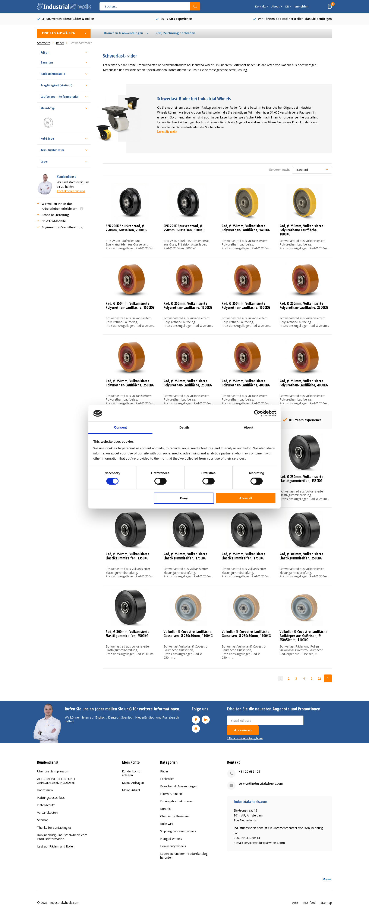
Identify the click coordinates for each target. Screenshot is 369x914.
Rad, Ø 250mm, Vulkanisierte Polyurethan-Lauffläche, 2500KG (304, 305)
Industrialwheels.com (64, 903)
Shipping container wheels (178, 831)
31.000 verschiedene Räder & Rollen (68, 19)
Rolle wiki (166, 824)
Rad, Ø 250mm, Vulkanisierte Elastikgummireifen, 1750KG (185, 556)
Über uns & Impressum (53, 771)
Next (328, 678)
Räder (164, 771)
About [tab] (248, 427)
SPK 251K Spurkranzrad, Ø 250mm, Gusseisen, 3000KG (184, 227)
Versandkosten (47, 812)
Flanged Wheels (171, 839)
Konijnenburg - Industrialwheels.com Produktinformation (62, 837)
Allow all (245, 498)
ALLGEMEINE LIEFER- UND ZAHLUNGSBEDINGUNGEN (56, 781)
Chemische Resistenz (174, 816)
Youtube (196, 729)
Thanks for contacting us (54, 827)
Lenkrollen (167, 779)
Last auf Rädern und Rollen (56, 846)
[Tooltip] (81, 209)
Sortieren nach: (279, 169)
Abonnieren (243, 730)
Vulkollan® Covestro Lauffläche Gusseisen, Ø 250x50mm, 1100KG (188, 633)
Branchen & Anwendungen (178, 786)
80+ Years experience (176, 19)
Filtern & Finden (171, 794)
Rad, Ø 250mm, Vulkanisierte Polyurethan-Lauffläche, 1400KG (246, 227)
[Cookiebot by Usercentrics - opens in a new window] (257, 413)
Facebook (196, 720)
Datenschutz (46, 805)
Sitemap (42, 820)
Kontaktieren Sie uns (71, 191)
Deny (184, 498)
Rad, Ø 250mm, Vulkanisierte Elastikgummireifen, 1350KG (301, 478)
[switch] (160, 481)
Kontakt (165, 809)
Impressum (45, 790)
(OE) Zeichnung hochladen (175, 33)
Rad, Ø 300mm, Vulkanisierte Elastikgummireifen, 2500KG (301, 556)
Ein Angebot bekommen (176, 801)
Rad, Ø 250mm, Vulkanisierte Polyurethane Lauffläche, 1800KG (301, 230)
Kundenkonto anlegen (131, 773)
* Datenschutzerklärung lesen (245, 738)
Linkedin (206, 720)
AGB (295, 903)
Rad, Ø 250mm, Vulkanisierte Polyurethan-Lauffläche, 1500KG (130, 305)
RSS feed (309, 903)
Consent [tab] (120, 427)
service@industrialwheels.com (261, 783)
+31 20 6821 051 (250, 771)
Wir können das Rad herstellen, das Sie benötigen (295, 19)
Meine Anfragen (133, 783)
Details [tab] (184, 427)
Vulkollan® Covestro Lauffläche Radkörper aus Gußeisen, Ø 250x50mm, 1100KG (303, 635)
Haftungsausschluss (51, 798)
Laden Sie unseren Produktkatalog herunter (184, 855)
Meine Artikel (131, 790)
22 (319, 678)
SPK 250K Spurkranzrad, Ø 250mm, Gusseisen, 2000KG (126, 227)
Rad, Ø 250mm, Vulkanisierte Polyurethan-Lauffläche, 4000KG (246, 383)
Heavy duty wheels (173, 846)
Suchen (195, 6)
